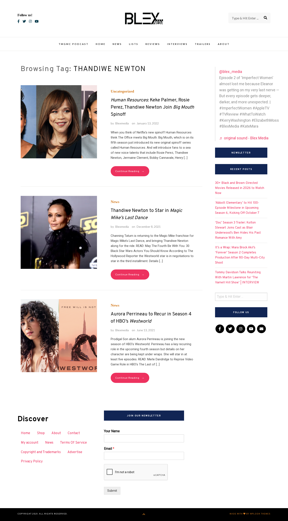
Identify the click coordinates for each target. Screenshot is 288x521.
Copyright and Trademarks (41, 452)
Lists (133, 44)
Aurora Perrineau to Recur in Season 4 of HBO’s (151, 317)
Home (100, 44)
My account (29, 443)
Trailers (203, 44)
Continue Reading (130, 171)
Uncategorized (122, 91)
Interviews (177, 44)
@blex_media (230, 71)
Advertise (74, 452)
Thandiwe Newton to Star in (146, 214)
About (224, 44)
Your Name (112, 431)
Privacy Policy (32, 461)
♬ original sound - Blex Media (243, 138)
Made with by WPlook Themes (250, 514)
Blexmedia (122, 123)
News (117, 44)
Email (109, 449)
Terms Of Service (73, 443)
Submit (112, 491)
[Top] (144, 514)
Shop (41, 433)
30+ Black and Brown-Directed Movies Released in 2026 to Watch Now (239, 188)
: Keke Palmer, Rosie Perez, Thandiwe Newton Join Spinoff (152, 107)
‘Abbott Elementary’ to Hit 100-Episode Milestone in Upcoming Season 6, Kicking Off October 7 (237, 208)
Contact (74, 433)
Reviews (152, 44)
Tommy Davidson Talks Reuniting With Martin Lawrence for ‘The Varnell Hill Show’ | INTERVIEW (238, 278)
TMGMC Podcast (74, 44)
